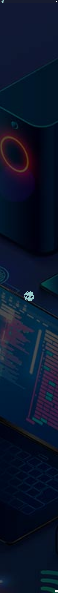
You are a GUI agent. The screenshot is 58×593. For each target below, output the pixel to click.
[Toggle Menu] (56, 1)
